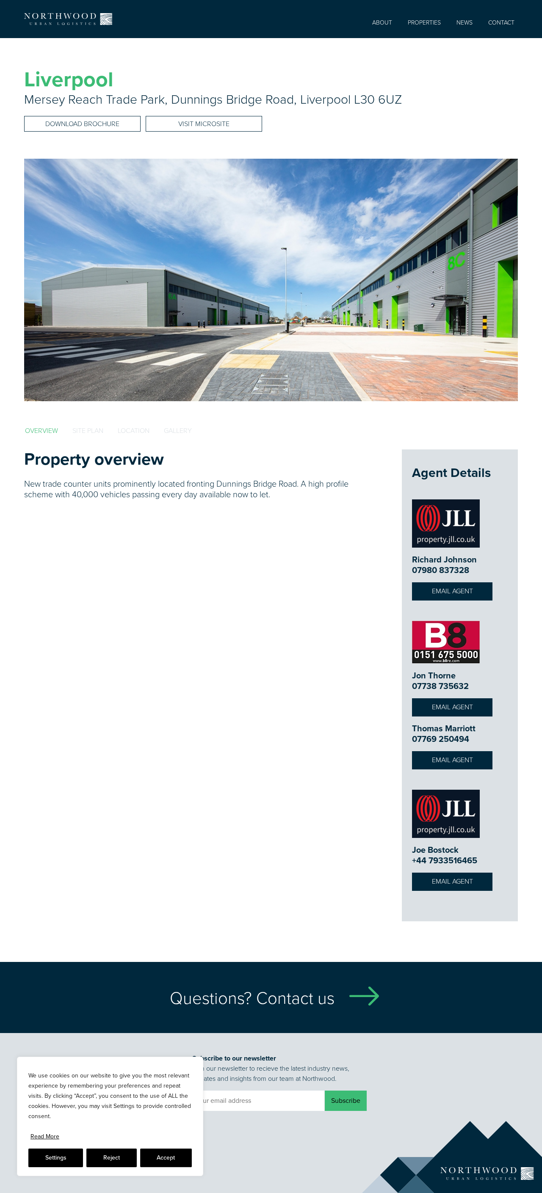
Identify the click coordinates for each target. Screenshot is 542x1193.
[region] (110, 1116)
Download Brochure (82, 124)
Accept (166, 1157)
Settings (55, 1157)
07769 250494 (440, 739)
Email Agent (452, 591)
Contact (501, 22)
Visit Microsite (204, 124)
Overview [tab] (41, 430)
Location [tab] (133, 430)
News (464, 22)
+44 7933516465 (444, 860)
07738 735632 (440, 686)
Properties (424, 22)
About (382, 22)
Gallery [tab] (178, 430)
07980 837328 (440, 570)
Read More (44, 1136)
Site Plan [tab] (87, 430)
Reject (111, 1157)
